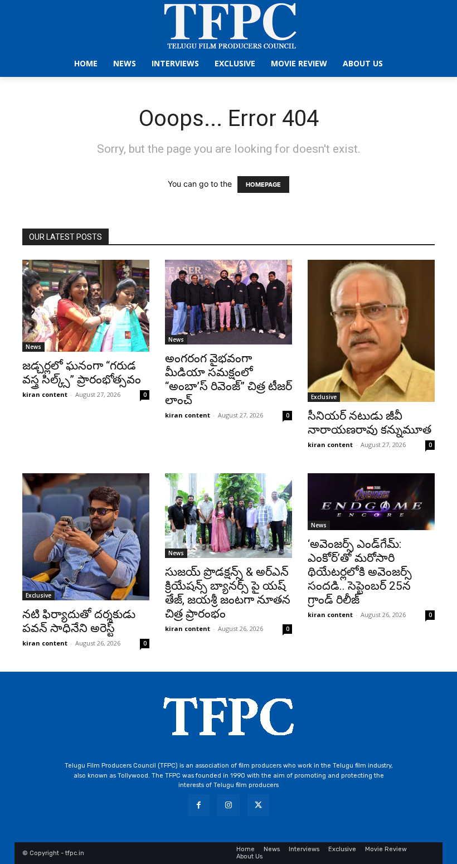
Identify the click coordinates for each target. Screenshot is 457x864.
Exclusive (324, 397)
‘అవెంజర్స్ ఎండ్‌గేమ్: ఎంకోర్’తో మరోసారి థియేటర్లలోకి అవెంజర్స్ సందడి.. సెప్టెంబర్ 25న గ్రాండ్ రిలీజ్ (360, 571)
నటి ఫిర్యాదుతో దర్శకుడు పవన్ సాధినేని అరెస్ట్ (78, 621)
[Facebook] (199, 805)
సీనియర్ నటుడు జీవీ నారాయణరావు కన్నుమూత (369, 422)
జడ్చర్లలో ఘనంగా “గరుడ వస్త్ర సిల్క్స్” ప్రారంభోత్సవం (81, 372)
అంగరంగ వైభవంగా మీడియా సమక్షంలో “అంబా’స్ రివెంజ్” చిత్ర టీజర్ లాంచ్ (228, 379)
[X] (258, 805)
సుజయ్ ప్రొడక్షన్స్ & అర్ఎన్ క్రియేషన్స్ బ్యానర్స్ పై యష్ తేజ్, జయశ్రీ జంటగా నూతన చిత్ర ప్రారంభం (227, 592)
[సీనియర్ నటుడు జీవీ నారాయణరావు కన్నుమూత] (371, 331)
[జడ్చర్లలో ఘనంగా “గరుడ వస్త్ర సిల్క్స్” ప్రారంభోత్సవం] (85, 306)
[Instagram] (228, 805)
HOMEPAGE (263, 184)
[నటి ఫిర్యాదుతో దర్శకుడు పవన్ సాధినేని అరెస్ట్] (85, 536)
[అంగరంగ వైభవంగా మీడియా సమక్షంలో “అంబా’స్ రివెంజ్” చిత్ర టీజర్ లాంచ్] (228, 302)
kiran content (44, 394)
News (33, 347)
